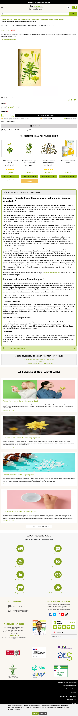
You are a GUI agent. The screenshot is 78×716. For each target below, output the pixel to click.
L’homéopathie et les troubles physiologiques (18, 475)
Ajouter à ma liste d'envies (11, 98)
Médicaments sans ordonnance (57, 593)
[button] (2, 8)
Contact (73, 692)
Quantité (4, 111)
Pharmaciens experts (20, 567)
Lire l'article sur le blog (8, 410)
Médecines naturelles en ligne (22, 19)
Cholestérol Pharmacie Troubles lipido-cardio (39, 359)
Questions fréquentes (58, 567)
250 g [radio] (11, 107)
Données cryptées (20, 580)
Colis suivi (20, 554)
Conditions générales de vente (67, 696)
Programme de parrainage (58, 580)
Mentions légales (71, 689)
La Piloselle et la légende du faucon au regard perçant (21, 438)
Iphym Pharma (5, 30)
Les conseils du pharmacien (15, 348)
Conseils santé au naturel (40, 526)
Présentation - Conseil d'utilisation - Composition (21, 192)
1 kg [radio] (18, 107)
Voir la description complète (8, 39)
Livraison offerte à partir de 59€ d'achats (39, 2)
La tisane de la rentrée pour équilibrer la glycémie (20, 512)
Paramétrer (43, 713)
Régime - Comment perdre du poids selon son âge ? (20, 401)
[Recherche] (73, 14)
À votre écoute (58, 554)
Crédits (74, 703)
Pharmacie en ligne (7, 19)
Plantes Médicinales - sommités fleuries (52, 19)
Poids (3, 103)
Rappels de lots (71, 700)
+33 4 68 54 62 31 (14, 635)
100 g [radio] (4, 107)
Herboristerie (35, 19)
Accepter (35, 713)
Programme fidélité (20, 593)
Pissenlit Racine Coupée (52, 273)
